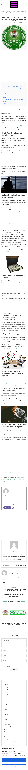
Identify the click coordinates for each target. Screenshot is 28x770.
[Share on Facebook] (15, 565)
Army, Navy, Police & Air (9, 741)
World (5, 721)
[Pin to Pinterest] (18, 565)
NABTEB (6, 682)
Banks (5, 719)
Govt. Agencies (7, 692)
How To (6, 739)
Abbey (12, 22)
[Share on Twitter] (16, 565)
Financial (6, 714)
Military (6, 709)
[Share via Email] (25, 565)
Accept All (14, 759)
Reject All (14, 766)
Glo (5, 736)
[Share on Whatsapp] (21, 565)
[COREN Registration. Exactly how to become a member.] (14, 612)
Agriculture (6, 711)
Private (5, 704)
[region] (14, 758)
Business (8, 11)
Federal (5, 699)
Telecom (6, 731)
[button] (2, 617)
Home (2, 11)
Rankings (6, 687)
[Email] (13, 508)
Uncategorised (7, 724)
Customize (14, 763)
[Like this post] (13, 565)
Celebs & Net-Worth (8, 701)
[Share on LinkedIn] (20, 565)
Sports (5, 707)
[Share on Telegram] (23, 565)
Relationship (6, 716)
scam (5, 729)
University (6, 694)
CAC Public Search (10, 251)
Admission (6, 744)
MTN (5, 734)
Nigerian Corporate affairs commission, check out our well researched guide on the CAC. (13, 479)
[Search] (26, 4)
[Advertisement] (14, 66)
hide (8, 84)
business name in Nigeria (17, 430)
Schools (5, 697)
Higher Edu (6, 689)
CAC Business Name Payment (10, 348)
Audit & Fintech (7, 726)
